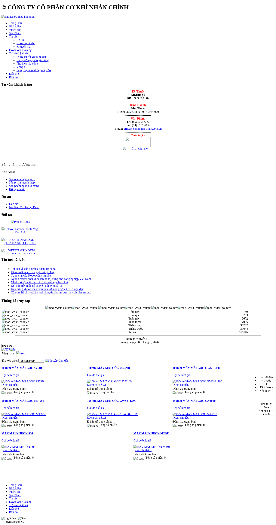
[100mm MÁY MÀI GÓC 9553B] (23, 381)
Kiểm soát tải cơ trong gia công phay (32, 269)
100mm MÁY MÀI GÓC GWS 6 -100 (196, 367)
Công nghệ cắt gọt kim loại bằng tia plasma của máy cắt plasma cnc (51, 289)
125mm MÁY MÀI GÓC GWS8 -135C (111, 400)
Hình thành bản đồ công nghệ (28, 293)
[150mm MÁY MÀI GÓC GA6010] (195, 414)
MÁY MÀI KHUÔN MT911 (151, 433)
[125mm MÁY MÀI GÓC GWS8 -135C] (112, 414)
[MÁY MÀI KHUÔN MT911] (152, 446)
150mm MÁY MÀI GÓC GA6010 (194, 400)
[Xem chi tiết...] (11, 384)
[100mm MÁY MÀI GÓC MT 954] (24, 414)
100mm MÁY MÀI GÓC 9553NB (108, 367)
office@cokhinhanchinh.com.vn (143, 128)
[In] (13, 348)
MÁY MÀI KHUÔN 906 (17, 433)
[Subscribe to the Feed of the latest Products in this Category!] (21, 353)
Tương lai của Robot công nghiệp (31, 273)
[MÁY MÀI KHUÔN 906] (18, 446)
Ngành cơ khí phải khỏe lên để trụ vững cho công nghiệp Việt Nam (51, 276)
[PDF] (6, 348)
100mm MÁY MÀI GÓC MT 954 (23, 400)
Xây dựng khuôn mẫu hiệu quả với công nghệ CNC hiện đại (47, 286)
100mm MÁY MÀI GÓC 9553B (22, 367)
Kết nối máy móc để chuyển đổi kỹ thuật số (37, 283)
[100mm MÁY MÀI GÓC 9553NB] (109, 381)
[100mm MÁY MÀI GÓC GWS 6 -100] (197, 381)
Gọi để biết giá (10, 375)
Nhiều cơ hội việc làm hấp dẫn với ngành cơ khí (39, 279)
